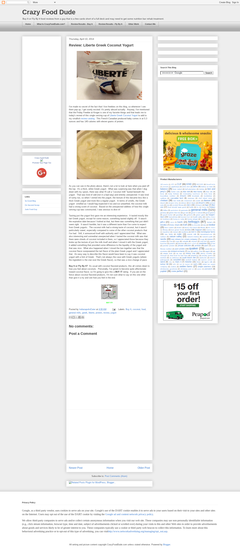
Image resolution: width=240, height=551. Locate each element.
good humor (168, 215)
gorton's (190, 215)
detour (183, 203)
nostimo (163, 241)
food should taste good (177, 207)
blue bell (186, 192)
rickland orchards (177, 251)
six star (179, 253)
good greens (210, 213)
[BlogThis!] (73, 317)
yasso (199, 269)
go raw (185, 213)
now (170, 241)
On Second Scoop (32, 205)
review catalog (88, 118)
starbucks (203, 258)
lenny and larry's (191, 227)
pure (206, 245)
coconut (136, 309)
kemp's (209, 222)
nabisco (163, 237)
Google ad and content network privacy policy (129, 514)
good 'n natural (197, 213)
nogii (202, 239)
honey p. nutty (178, 219)
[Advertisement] (109, 435)
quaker (193, 248)
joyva (172, 222)
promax (198, 245)
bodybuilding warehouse (191, 194)
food (144, 309)
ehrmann (198, 205)
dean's (162, 203)
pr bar (213, 243)
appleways (175, 187)
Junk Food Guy (31, 209)
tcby (170, 262)
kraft (185, 225)
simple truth (167, 253)
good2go (179, 215)
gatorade (184, 210)
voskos (173, 267)
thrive (199, 262)
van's (195, 264)
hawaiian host (185, 217)
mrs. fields (169, 234)
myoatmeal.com (206, 234)
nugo (177, 241)
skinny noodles (206, 253)
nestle (163, 239)
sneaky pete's (207, 255)
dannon (207, 200)
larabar (212, 225)
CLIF (179, 184)
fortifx (191, 207)
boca (162, 194)
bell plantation (190, 189)
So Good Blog (30, 201)
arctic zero (186, 187)
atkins (195, 187)
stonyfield (177, 260)
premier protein (168, 245)
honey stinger (192, 219)
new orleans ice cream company (184, 239)
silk (214, 251)
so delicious (174, 258)
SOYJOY (200, 184)
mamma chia (210, 230)
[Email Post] (113, 309)
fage (206, 205)
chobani (164, 200)
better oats (175, 192)
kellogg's (194, 221)
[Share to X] (76, 317)
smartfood (194, 255)
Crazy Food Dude (48, 12)
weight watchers (204, 267)
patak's (172, 243)
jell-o (162, 222)
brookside (195, 196)
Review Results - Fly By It (110, 24)
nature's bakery (193, 237)
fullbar (165, 210)
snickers (163, 258)
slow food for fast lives (179, 255)
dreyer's (202, 203)
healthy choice (210, 217)
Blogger (166, 544)
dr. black (192, 203)
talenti (162, 262)
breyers (183, 196)
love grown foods (177, 230)
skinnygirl (163, 255)
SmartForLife (210, 184)
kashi (180, 222)
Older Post (144, 467)
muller (179, 234)
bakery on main (207, 187)
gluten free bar (174, 213)
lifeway (165, 230)
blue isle (209, 192)
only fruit (203, 241)
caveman (191, 198)
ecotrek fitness (178, 205)
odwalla (185, 241)
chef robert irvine (205, 198)
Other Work (133, 24)
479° (172, 184)
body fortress (173, 194)
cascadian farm (176, 198)
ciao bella (177, 201)
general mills (75, 313)
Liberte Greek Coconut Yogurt (124, 115)
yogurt (113, 313)
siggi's (207, 251)
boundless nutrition (168, 196)
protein (99, 313)
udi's (174, 264)
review (106, 313)
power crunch (191, 243)
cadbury (163, 198)
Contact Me (150, 24)
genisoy (163, 213)
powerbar (203, 243)
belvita (201, 189)
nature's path (207, 237)
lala (204, 225)
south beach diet (189, 258)
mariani (175, 232)
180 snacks (164, 184)
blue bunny (197, 192)
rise (189, 251)
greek (84, 313)
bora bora (208, 194)
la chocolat (196, 225)
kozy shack (174, 225)
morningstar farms (208, 232)
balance (164, 189)
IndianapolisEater (87, 309)
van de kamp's (184, 264)
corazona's (188, 201)
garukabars (174, 210)
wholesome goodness (168, 269)
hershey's (166, 219)
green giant (200, 215)
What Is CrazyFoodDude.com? (51, 24)
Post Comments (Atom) (116, 476)
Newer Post (75, 467)
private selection (184, 245)
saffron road (197, 251)
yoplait (163, 271)
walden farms (186, 266)
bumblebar (208, 196)
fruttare (212, 207)
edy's (189, 205)
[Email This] (70, 317)
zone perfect (177, 271)
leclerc (179, 227)
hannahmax (173, 217)
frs (198, 207)
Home (28, 24)
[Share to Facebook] (79, 317)
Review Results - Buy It (82, 24)
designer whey (173, 203)
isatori (211, 219)
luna (189, 230)
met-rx (193, 232)
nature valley (176, 236)
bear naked (177, 189)
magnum (198, 230)
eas (168, 205)
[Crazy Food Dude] (41, 161)
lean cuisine (169, 227)
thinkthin (188, 262)
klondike (163, 225)
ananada (165, 187)
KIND (189, 184)
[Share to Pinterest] (82, 317)
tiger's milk (208, 262)
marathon (166, 232)
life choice (211, 227)
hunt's (203, 219)
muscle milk (191, 234)
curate (198, 201)
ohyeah (194, 241)
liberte (91, 313)
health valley (197, 217)
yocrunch (208, 269)
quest (207, 249)
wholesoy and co (187, 269)
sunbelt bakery (191, 260)
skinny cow (190, 253)
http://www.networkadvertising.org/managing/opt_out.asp (137, 531)
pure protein (180, 249)
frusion (204, 207)
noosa (209, 239)
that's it (178, 262)
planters (181, 243)
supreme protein (206, 260)
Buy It (128, 309)
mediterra (184, 232)
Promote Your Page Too (41, 163)
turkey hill (164, 264)
